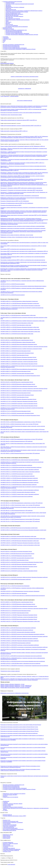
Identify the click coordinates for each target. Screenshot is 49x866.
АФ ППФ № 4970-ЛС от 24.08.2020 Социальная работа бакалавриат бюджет (17, 373)
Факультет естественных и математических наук (16, 30)
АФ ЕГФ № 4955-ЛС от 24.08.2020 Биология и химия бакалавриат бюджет (17, 340)
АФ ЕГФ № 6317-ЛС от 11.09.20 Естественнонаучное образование (15, 585)
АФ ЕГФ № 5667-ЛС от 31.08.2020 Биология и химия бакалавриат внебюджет (18, 476)
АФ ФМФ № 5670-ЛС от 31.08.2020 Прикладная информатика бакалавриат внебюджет (20, 482)
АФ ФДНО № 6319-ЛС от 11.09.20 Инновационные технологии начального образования (20, 591)
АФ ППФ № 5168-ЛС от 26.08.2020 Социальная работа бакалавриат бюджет (17, 394)
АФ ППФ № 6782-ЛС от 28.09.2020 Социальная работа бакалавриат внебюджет (18, 632)
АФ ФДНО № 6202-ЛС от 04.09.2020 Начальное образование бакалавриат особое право (20, 540)
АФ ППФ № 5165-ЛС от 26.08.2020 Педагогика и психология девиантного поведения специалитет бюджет (24, 388)
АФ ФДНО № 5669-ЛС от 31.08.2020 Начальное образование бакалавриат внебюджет (19, 480)
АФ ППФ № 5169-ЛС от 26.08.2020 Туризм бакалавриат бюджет (15, 397)
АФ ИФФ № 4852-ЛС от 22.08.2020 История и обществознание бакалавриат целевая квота (20, 305)
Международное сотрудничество (13, 18)
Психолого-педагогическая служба (10, 821)
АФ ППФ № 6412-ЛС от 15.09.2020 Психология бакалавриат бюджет (16, 610)
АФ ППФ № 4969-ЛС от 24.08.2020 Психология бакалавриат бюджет (16, 371)
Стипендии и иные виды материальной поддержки (17, 11)
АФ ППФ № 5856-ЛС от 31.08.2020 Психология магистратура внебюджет (17, 496)
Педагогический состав (11, 9)
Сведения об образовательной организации (12, 1)
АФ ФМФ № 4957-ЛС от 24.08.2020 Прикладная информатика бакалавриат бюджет (19, 344)
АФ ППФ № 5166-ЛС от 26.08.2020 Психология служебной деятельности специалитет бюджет (21, 390)
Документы (8, 4)
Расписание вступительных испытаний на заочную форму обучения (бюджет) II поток (19, 729)
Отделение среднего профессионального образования (17, 33)
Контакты (8, 23)
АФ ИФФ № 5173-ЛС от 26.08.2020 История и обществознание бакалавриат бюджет (19, 405)
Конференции (6, 801)
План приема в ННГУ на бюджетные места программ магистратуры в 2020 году (18, 249)
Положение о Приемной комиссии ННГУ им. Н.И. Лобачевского (15, 201)
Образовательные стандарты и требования (15, 7)
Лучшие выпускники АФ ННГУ (10, 794)
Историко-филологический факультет (14, 31)
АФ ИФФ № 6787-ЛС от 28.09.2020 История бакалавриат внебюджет (16, 642)
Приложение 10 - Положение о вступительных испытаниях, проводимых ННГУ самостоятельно (22, 190)
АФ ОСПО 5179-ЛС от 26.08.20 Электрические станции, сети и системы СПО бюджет (19, 424)
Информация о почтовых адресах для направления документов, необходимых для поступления (21, 237)
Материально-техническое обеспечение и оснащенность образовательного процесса (24, 10)
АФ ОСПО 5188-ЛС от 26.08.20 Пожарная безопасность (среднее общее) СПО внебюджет (20, 453)
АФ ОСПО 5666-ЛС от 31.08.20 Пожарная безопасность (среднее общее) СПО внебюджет (20, 519)
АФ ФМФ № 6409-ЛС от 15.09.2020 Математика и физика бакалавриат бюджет (18, 604)
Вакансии (5, 795)
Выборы (2, 63)
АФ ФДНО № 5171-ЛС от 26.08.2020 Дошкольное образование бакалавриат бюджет (19, 401)
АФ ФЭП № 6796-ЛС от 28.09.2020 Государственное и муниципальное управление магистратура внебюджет (24, 665)
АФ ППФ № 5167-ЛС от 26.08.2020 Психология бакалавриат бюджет (16, 392)
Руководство (8, 8)
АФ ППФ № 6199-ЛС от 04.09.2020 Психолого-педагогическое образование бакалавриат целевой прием (23, 529)
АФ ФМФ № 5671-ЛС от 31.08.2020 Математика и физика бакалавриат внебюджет (19, 484)
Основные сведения (10, 2)
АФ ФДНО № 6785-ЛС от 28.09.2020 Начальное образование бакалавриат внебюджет (19, 638)
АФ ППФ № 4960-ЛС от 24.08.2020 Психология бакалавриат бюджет (16, 350)
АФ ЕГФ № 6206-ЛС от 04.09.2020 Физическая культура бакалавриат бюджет (17, 553)
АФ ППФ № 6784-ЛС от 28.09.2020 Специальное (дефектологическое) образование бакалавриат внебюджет (24, 636)
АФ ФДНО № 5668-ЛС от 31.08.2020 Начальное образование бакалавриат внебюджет (19, 478)
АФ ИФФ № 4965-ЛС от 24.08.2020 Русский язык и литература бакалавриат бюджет (19, 361)
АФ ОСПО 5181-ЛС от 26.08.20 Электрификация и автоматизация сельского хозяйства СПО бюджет (23, 429)
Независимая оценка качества (9, 830)
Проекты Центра (6, 836)
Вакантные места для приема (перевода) (14, 16)
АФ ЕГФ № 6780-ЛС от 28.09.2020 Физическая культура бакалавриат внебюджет (18, 627)
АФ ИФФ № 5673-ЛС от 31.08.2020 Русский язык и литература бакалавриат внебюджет (20, 490)
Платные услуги (6, 820)
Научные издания (7, 805)
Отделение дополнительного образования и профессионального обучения (22, 34)
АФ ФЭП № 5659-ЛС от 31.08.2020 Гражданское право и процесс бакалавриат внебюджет (20, 471)
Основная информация (8, 842)
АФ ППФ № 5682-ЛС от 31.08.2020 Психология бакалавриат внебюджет (16, 465)
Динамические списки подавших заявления (10, 671)
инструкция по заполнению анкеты (30, 76)
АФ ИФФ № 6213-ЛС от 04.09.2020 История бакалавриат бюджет (15, 568)
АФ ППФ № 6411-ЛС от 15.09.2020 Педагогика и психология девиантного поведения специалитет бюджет (24, 608)
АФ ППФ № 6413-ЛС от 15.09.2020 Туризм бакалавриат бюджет (15, 612)
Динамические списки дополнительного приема (11, 114)
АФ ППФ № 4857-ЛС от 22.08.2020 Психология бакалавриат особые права (17, 322)
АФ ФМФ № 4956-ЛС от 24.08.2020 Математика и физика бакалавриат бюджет (18, 342)
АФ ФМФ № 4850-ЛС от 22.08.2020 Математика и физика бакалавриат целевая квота (19, 301)
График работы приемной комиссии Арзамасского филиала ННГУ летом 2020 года (19, 120)
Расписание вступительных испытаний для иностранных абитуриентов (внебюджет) (19, 733)
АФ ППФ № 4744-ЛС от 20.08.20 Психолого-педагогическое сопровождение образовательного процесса (23, 286)
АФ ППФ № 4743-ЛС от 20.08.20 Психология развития (13, 283)
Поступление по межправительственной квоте (13, 829)
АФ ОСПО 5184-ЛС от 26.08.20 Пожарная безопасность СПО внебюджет (17, 441)
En (3, 42)
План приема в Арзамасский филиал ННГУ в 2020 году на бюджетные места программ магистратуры (23, 259)
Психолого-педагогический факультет (14, 32)
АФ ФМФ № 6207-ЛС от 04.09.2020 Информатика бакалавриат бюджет (16, 555)
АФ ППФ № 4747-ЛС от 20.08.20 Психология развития (13, 294)
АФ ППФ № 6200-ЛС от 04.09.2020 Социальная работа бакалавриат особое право (18, 536)
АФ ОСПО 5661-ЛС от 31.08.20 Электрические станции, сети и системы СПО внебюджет (20, 505)
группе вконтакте (11, 864)
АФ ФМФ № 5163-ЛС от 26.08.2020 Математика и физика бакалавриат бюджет (18, 384)
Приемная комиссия (7, 814)
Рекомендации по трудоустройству (10, 797)
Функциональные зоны (8, 845)
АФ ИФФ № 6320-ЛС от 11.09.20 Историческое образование (14, 593)
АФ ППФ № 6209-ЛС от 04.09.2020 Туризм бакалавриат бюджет (15, 560)
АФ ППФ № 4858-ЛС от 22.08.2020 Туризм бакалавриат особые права (16, 325)
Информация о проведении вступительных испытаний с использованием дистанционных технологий (23, 228)
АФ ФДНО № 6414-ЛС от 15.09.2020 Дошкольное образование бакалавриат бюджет (19, 614)
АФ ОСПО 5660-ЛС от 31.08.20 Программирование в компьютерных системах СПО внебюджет (22, 502)
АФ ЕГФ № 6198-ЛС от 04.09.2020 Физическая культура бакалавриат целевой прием (19, 527)
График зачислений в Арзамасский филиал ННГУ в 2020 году (14, 131)
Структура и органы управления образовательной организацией (20, 3)
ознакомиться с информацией (24, 88)
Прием (7, 20)
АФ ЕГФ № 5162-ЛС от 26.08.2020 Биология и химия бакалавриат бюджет (17, 382)
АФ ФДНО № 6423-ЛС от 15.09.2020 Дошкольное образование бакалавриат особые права (20, 621)
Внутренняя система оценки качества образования (17, 26)
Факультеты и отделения (8, 28)
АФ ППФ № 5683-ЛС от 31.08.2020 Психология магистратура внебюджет (17, 473)
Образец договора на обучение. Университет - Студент (12, 684)
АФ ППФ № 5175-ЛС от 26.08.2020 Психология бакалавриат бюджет (16, 411)
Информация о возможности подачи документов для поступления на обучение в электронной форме (23, 226)
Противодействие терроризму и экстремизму (13, 822)
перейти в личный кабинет (17, 76)
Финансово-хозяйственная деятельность (14, 14)
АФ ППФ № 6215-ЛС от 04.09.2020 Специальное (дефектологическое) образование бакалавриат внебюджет (24, 577)
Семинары (5, 802)
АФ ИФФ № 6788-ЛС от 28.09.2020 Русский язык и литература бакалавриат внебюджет (20, 645)
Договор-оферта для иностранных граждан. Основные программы (15, 687)
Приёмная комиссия (7, 27)
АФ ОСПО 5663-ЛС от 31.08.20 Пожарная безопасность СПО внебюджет (17, 510)
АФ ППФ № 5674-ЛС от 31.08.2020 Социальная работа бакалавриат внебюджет (18, 492)
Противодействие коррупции (12, 15)
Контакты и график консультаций (10, 843)
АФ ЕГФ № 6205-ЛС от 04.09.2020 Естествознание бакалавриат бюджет (16, 551)
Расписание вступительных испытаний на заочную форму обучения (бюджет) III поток (20, 731)
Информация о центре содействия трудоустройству (14, 793)
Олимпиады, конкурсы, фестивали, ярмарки (12, 803)
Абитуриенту (8, 22)
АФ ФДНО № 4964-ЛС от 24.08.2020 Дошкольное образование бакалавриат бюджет (19, 359)
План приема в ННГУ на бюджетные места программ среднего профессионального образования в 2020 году (24, 251)
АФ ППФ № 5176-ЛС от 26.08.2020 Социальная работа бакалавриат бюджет (17, 413)
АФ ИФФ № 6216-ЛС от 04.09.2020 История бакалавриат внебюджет (16, 579)
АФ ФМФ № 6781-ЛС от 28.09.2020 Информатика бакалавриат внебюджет (17, 629)
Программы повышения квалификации (11, 849)
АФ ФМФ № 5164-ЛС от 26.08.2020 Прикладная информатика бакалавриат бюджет (19, 386)
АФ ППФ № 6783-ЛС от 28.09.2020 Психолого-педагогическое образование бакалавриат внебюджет (22, 634)
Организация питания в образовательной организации (17, 19)
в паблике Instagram (14, 96)
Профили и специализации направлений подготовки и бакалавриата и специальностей (20, 195)
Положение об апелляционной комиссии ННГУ (11, 205)
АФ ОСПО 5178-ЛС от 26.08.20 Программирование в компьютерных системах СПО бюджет (21, 421)
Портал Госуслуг (9, 24)
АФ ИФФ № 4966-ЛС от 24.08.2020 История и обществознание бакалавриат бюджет (19, 363)
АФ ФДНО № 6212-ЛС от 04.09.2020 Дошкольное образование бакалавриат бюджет (19, 566)
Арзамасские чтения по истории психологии (13, 807)
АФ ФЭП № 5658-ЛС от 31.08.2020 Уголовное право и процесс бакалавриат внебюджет (20, 469)
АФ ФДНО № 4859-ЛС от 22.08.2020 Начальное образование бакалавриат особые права (20, 327)
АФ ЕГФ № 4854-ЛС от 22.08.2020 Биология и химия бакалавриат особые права (18, 315)
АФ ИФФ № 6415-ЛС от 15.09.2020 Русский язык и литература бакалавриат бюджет (19, 617)
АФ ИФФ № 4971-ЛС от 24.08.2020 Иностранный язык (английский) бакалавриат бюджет (20, 375)
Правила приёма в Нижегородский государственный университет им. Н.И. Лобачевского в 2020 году (23, 146)
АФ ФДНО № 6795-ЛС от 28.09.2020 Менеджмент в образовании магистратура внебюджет (20, 663)
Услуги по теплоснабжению (12, 25)
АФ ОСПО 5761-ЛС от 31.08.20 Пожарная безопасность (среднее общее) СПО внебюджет (20, 521)
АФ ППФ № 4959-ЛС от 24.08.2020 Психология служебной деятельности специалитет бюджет (21, 348)
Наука (4, 40)
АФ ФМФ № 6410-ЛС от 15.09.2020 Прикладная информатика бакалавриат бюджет (19, 606)
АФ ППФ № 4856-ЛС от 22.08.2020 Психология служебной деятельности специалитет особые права (22, 320)
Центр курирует (6, 838)
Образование (8, 6)
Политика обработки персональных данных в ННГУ (14, 815)
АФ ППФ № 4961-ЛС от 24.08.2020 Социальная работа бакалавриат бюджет (17, 353)
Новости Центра (6, 835)
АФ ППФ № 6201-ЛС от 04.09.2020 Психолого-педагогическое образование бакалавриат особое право (23, 538)
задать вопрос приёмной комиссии (24, 100)
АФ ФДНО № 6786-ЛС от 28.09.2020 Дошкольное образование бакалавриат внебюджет (20, 640)
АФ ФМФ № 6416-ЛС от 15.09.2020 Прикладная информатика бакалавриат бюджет (19, 619)
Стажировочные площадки (9, 848)
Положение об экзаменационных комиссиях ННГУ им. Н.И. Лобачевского (17, 203)
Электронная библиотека (8, 827)
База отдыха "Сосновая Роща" (9, 825)
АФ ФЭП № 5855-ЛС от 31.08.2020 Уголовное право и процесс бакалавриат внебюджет (20, 494)
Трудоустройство (6, 823)
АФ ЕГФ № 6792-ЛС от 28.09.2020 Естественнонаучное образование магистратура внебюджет (21, 655)
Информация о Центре (8, 834)
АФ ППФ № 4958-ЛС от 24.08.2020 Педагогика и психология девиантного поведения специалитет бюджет (24, 346)
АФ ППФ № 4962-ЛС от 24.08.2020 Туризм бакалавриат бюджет (15, 355)
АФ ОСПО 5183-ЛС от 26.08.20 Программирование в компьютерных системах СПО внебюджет (22, 439)
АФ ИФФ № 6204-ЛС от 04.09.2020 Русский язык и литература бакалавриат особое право (20, 545)
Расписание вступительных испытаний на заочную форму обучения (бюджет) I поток (19, 726)
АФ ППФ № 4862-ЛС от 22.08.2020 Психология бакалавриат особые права (17, 333)
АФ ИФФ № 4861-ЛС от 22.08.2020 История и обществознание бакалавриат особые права (20, 331)
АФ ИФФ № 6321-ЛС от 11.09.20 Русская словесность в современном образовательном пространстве (23, 595)
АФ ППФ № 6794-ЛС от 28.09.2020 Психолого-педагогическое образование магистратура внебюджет (23, 661)
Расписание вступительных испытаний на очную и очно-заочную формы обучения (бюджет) (21, 112)
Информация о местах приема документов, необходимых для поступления (17, 234)
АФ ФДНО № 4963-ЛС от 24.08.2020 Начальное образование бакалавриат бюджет (18, 357)
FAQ (4, 41)
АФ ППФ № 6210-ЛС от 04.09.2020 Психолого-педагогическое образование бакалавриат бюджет (22, 562)
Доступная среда (9, 17)
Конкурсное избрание (9, 63)
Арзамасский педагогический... (10, 824)
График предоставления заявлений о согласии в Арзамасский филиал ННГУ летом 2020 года (21, 125)
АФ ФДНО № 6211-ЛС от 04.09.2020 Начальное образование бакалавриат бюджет (18, 564)
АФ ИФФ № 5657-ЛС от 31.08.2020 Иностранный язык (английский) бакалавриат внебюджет (21, 467)
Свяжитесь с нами (7, 39)
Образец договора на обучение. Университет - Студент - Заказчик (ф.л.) (16, 685)
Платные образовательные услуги (13, 12)
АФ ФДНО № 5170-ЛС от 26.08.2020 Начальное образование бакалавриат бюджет (18, 399)
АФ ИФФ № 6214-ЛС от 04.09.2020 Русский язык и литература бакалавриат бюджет (19, 570)
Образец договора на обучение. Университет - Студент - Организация (16, 686)
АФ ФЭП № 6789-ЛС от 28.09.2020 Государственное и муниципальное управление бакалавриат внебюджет (24, 647)
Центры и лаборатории (8, 804)
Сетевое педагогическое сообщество (11, 850)
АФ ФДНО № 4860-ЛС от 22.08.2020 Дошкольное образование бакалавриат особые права (20, 329)
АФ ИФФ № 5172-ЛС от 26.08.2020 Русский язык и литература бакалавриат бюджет (19, 403)
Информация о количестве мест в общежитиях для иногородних (15, 693)
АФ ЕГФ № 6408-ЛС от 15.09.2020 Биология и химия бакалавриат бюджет (17, 602)
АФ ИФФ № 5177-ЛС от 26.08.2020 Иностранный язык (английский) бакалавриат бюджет (20, 415)
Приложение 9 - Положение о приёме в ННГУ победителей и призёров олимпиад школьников (21, 188)
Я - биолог (5, 810)
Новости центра (6, 844)
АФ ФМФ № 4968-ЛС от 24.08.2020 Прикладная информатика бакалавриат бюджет (19, 369)
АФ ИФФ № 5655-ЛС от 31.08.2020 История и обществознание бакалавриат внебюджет (20, 459)
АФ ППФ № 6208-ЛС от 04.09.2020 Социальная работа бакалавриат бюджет (17, 557)
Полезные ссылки (7, 851)
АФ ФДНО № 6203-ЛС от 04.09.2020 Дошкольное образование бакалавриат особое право (20, 542)
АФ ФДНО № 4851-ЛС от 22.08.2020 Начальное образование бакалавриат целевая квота (20, 303)
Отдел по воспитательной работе (10, 828)
